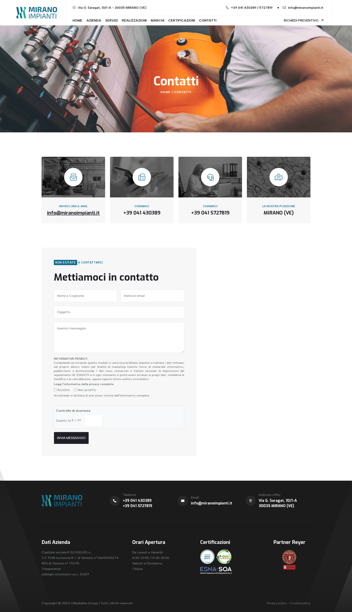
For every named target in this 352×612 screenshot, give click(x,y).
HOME (77, 20)
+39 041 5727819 (137, 505)
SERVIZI (111, 20)
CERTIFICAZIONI (181, 20)
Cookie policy (300, 603)
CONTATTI (207, 20)
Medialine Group (85, 603)
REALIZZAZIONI (134, 20)
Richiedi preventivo (301, 20)
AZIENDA (93, 20)
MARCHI (157, 20)
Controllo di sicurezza (73, 411)
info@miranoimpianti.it (305, 8)
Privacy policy (277, 603)
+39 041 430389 (137, 500)
